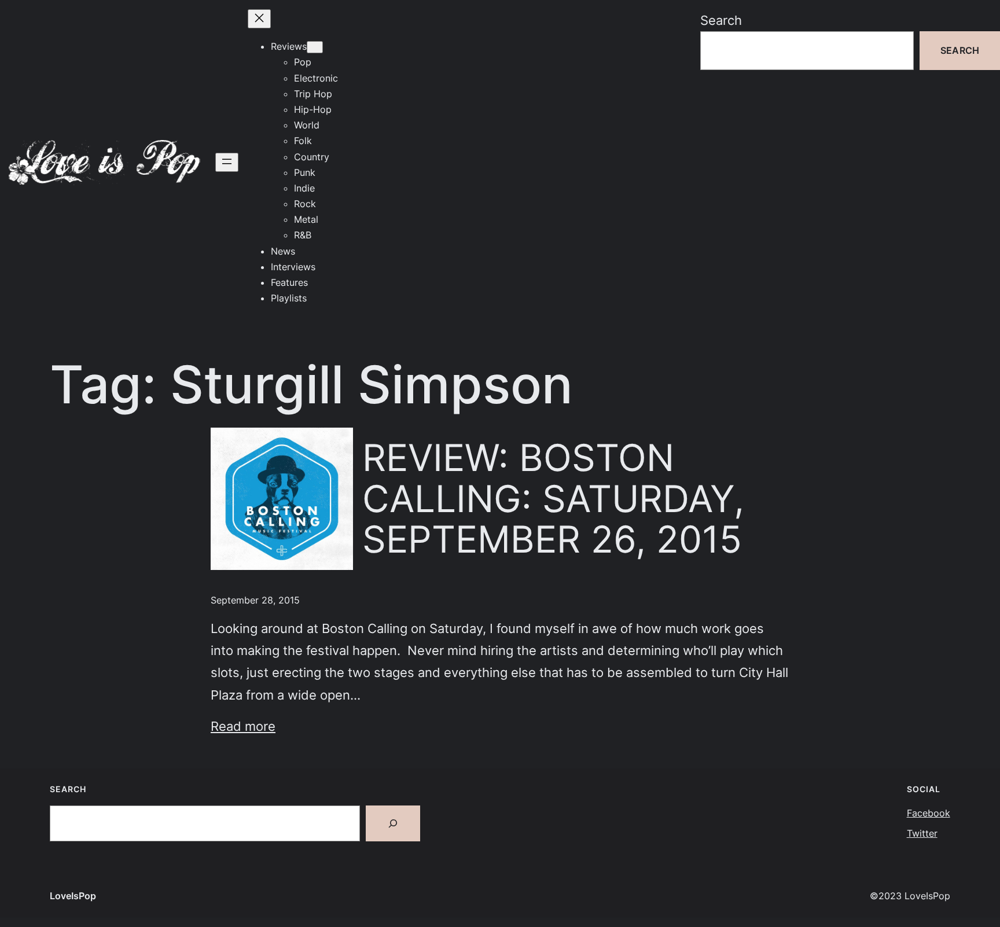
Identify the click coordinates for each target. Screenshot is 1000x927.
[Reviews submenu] (315, 47)
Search (721, 20)
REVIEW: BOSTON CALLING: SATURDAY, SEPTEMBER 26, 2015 (553, 498)
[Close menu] (259, 18)
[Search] (393, 823)
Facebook (928, 813)
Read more (243, 726)
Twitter (922, 833)
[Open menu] (226, 162)
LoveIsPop (73, 896)
